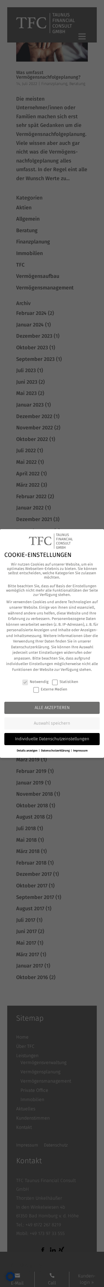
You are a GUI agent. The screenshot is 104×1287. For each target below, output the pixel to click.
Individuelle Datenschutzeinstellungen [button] (52, 738)
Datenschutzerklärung (30, 647)
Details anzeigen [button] (27, 750)
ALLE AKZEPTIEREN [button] (52, 707)
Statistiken (69, 681)
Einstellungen (51, 652)
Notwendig (39, 681)
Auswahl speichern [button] (52, 723)
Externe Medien (54, 689)
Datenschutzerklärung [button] (55, 750)
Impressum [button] (80, 750)
